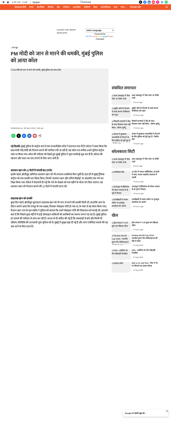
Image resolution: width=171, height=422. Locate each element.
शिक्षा (95, 7)
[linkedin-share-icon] (29, 137)
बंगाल (31, 7)
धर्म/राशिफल (106, 7)
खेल (58, 7)
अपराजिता (77, 7)
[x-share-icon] (19, 137)
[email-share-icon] (35, 137)
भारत (123, 7)
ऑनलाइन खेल (135, 7)
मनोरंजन (66, 7)
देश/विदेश (40, 7)
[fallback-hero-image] (121, 99)
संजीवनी (87, 7)
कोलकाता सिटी (20, 7)
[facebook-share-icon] (24, 137)
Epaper (36, 2)
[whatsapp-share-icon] (13, 137)
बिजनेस (51, 7)
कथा (115, 7)
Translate (100, 39)
